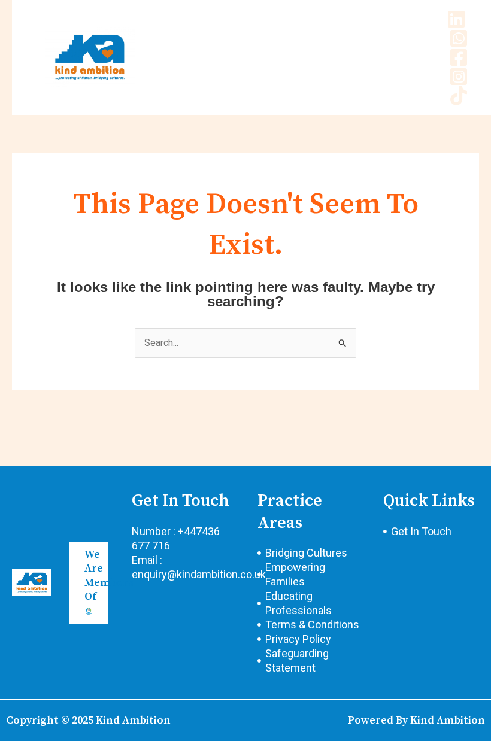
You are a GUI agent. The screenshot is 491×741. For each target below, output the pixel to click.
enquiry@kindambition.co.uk (199, 574)
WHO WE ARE (252, 39)
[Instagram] (458, 76)
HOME (191, 39)
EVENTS (195, 75)
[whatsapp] (458, 38)
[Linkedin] (456, 19)
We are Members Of (109, 575)
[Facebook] (458, 57)
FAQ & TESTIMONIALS (283, 57)
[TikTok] (458, 95)
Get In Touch (180, 500)
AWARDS (197, 57)
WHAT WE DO (329, 39)
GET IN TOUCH (380, 57)
